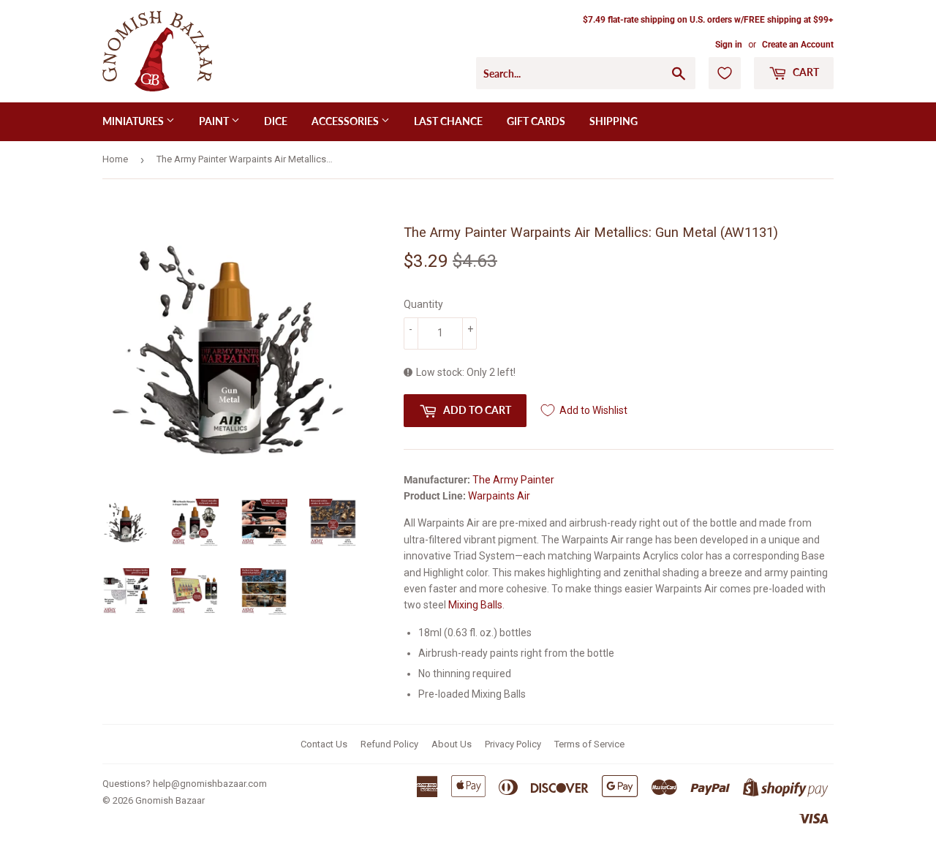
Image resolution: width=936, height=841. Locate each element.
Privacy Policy (513, 744)
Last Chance (448, 121)
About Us (451, 744)
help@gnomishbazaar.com (210, 783)
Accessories (346, 121)
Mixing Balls (475, 605)
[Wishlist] (725, 73)
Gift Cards (536, 121)
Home (115, 159)
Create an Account (798, 44)
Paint (215, 121)
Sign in (728, 44)
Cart (804, 72)
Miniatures (134, 121)
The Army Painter (513, 480)
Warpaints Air (499, 496)
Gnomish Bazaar (170, 800)
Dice (275, 121)
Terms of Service (589, 744)
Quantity (423, 304)
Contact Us (324, 744)
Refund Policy (389, 744)
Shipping (613, 121)
